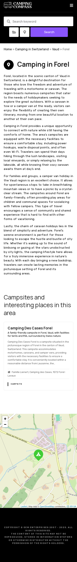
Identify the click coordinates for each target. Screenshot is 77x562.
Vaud (55, 49)
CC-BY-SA (71, 506)
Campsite (16, 384)
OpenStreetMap (47, 506)
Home (8, 49)
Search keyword (8, 21)
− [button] (5, 424)
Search (49, 32)
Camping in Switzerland (32, 49)
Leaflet (24, 506)
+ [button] (5, 418)
